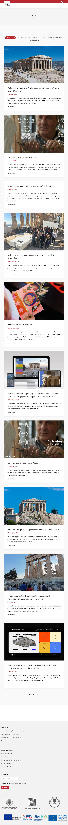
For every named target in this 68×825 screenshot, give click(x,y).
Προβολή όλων (10, 37)
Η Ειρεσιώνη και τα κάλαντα (19, 324)
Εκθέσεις (42, 37)
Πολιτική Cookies (7, 763)
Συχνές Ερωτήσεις (7, 753)
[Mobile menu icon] (62, 5)
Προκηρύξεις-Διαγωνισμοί (55, 37)
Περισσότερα (11, 106)
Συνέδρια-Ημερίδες (34, 40)
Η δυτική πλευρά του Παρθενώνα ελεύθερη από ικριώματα (33, 529)
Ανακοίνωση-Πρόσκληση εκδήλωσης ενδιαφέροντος (30, 186)
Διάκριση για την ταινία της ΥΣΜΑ (22, 157)
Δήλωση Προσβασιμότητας (9, 767)
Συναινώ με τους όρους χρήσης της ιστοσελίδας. (14, 783)
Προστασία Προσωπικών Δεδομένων (12, 760)
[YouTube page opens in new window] (62, 2)
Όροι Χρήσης (6, 757)
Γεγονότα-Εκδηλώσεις (24, 37)
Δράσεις (35, 37)
